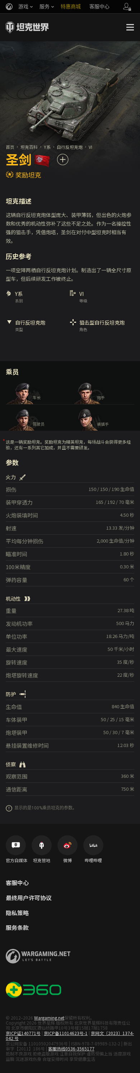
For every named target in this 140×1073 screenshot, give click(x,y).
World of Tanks (27, 27)
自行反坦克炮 (70, 147)
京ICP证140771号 (23, 1033)
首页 (10, 147)
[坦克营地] (42, 845)
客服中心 (17, 883)
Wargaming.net (49, 1018)
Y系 (47, 147)
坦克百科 (29, 147)
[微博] (67, 845)
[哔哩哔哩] (93, 845)
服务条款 (17, 928)
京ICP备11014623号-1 (66, 1033)
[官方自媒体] (16, 845)
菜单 (130, 27)
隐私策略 (17, 913)
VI (90, 147)
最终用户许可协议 (29, 898)
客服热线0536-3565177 (71, 1048)
